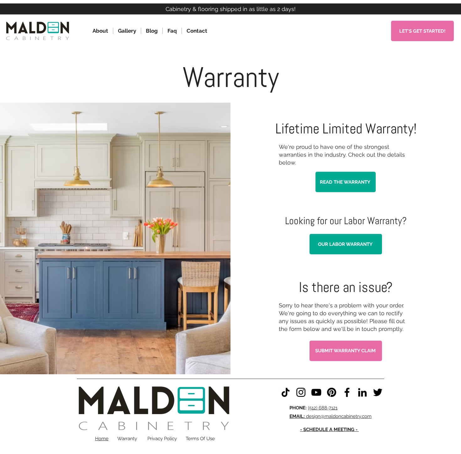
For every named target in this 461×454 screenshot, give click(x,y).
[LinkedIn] (362, 392)
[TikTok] (285, 392)
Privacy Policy (162, 438)
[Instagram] (301, 392)
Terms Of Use (200, 438)
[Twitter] (378, 392)
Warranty (127, 438)
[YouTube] (316, 392)
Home (102, 438)
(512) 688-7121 (322, 408)
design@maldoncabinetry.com (330, 416)
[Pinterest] (332, 392)
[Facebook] (347, 392)
